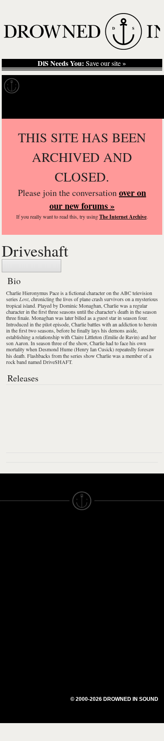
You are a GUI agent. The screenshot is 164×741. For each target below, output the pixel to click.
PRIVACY (96, 556)
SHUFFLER (58, 614)
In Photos (128, 86)
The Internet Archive (123, 216)
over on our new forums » (97, 199)
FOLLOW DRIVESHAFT (31, 265)
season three (49, 343)
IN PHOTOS (18, 587)
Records (43, 86)
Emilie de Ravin (121, 336)
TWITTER (55, 607)
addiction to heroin (138, 324)
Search (145, 107)
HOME (10, 556)
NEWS (10, 572)
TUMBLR (54, 622)
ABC (125, 292)
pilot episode (55, 324)
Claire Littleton (86, 336)
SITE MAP (15, 564)
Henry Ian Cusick (94, 349)
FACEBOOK (59, 599)
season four (135, 317)
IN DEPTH (15, 579)
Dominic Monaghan (80, 305)
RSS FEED (57, 638)
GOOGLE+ (57, 591)
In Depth (85, 86)
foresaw (146, 349)
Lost (23, 298)
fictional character (87, 292)
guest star (106, 317)
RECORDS (16, 595)
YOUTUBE (57, 630)
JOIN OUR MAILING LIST (57, 556)
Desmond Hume (55, 349)
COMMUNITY (20, 650)
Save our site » (82, 63)
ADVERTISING (104, 564)
